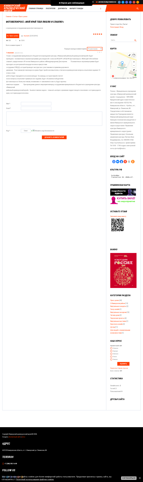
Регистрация (114, 27)
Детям (112, 327)
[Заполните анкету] (117, 232)
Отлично (115, 348)
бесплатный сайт (14, 437)
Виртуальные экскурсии (118, 312)
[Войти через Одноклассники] (133, 161)
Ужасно (115, 359)
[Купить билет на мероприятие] (123, 203)
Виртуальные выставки (118, 321)
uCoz (23, 437)
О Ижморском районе (117, 303)
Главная (8, 16)
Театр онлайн (114, 309)
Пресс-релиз (23, 16)
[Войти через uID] (114, 161)
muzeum (26, 36)
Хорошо (115, 351)
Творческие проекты (117, 318)
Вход (121, 27)
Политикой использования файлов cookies (35, 479)
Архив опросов (123, 368)
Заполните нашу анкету (118, 216)
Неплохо (115, 354)
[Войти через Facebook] (121, 161)
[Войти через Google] (129, 161)
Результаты (113, 368)
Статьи (15, 16)
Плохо (115, 357)
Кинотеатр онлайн (116, 324)
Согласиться (128, 478)
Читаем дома (114, 315)
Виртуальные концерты (118, 306)
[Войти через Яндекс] (125, 161)
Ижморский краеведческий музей (14, 8)
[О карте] (123, 195)
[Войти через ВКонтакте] (117, 161)
